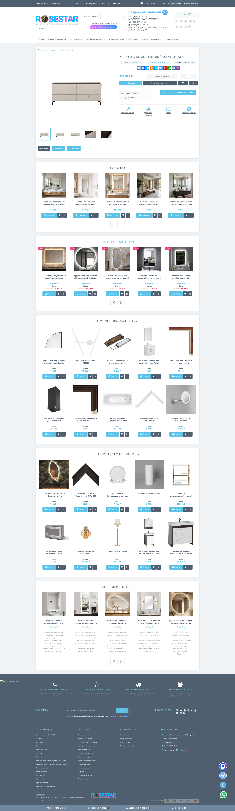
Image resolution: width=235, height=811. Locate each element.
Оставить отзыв (186, 62)
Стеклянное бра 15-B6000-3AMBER (85, 552)
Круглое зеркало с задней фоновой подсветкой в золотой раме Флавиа (181, 621)
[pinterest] (189, 27)
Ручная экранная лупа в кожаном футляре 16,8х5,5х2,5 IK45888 (117, 361)
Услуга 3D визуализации (103, 27)
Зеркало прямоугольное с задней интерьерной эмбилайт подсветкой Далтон (54, 276)
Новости (105, 3)
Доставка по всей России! (157, 3)
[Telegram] (185, 21)
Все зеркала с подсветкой (87, 761)
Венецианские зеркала (86, 746)
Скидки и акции (171, 39)
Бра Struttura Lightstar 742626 (86, 361)
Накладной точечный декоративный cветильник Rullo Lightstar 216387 (54, 419)
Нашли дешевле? (162, 76)
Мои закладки (125, 742)
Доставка (56, 3)
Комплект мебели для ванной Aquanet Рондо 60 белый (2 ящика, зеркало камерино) (149, 361)
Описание (43, 148)
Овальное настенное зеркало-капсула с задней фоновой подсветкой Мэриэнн (117, 276)
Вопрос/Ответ (41, 775)
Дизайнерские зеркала (95, 39)
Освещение (156, 39)
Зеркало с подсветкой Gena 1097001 (181, 419)
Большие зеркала (84, 735)
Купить (50, 294)
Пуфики (81, 772)
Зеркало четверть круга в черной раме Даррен (54, 361)
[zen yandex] (181, 27)
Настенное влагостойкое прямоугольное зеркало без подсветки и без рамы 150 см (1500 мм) (54, 203)
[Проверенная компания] (9, 681)
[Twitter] (177, 27)
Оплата (67, 3)
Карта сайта (40, 779)
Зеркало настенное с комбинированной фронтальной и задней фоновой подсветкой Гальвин (180, 276)
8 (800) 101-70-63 (138, 22)
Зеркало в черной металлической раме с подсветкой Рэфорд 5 (54, 621)
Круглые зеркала (84, 768)
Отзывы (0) (58, 148)
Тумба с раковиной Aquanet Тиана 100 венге (181, 552)
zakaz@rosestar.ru (139, 24)
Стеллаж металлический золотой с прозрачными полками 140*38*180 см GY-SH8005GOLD (181, 494)
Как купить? (73, 148)
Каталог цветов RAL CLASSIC (46, 735)
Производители (42, 783)
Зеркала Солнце (84, 750)
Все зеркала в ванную (86, 753)
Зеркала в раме (76, 39)
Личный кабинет (126, 735)
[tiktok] (185, 27)
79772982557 (136, 19)
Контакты (117, 3)
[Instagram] (177, 21)
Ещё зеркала (133, 39)
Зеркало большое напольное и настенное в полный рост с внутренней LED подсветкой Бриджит (86, 621)
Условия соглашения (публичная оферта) (51, 761)
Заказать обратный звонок (104, 23)
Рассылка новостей (127, 746)
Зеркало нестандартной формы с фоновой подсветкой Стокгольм (117, 621)
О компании (42, 3)
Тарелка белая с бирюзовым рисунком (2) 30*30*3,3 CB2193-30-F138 (117, 494)
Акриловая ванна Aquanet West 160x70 (117, 419)
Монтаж (78, 3)
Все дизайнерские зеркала (88, 742)
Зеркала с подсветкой (57, 39)
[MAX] (223, 766)
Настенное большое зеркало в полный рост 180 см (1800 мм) (85, 203)
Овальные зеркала (85, 775)
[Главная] (38, 50)
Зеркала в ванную (116, 39)
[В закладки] (59, 215)
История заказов (126, 739)
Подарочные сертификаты (45, 786)
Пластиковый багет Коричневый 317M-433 (86, 494)
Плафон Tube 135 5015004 (149, 493)
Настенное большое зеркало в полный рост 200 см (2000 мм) (149, 203)
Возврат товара (41, 772)
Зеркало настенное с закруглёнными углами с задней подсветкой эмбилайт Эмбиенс (149, 276)
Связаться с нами (42, 768)
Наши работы (91, 3)
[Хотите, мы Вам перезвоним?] (223, 785)
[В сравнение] (64, 215)
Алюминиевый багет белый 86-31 (149, 419)
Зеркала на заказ (84, 764)
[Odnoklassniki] (194, 21)
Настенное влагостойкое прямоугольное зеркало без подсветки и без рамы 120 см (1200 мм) (181, 203)
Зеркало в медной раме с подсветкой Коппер (117, 203)
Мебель (144, 39)
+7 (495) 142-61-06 (138, 16)
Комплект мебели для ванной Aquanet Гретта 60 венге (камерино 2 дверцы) (149, 552)
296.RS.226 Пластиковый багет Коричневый (181, 361)
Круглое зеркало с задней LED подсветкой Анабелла (85, 276)
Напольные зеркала (85, 739)
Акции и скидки (83, 779)
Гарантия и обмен (42, 750)
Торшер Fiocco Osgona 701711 (117, 552)
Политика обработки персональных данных (52, 764)
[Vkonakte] (181, 21)
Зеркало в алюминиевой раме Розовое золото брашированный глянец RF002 (149, 621)
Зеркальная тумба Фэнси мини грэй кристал (54, 552)
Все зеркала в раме (85, 757)
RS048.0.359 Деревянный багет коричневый (86, 419)
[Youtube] (190, 21)
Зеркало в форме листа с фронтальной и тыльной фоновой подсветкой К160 (54, 494)
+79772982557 (152, 19)
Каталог (41, 39)
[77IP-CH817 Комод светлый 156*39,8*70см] (44, 134)
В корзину (50, 215)
